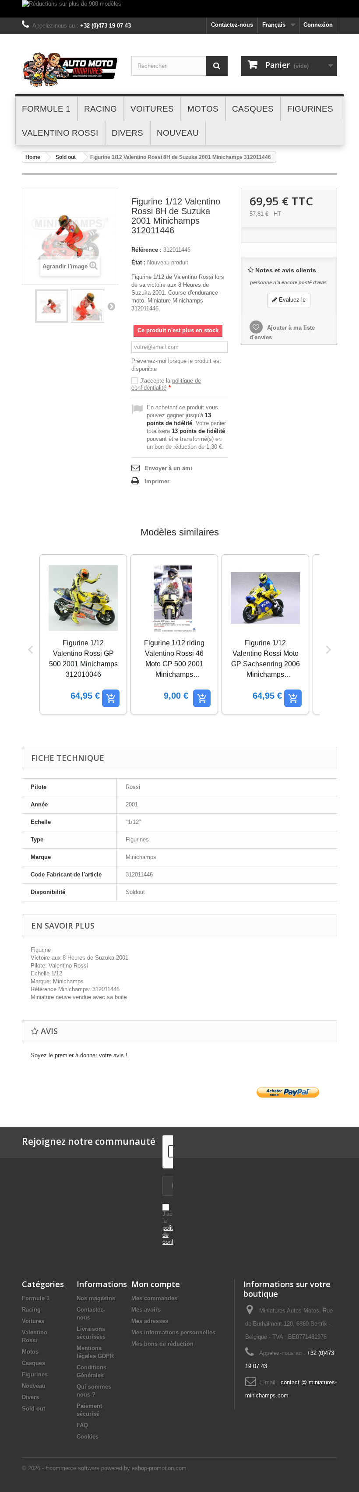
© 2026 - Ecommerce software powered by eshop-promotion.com (104, 1468)
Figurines (35, 1374)
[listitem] (83, 634)
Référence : (146, 249)
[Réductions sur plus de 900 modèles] (179, 9)
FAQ (82, 1425)
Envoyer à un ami (168, 468)
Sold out (66, 157)
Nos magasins (96, 1298)
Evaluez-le (291, 299)
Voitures (33, 1321)
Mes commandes (154, 1298)
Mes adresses (149, 1321)
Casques (33, 1363)
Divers (30, 1397)
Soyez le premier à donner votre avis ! (79, 1055)
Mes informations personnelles (173, 1332)
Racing (31, 1309)
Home (32, 157)
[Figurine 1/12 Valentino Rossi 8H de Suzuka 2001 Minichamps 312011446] (51, 306)
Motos (30, 1351)
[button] (30, 649)
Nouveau (34, 1386)
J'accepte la (166, 384)
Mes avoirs (146, 1309)
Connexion (318, 24)
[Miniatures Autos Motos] (70, 70)
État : (138, 262)
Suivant (111, 306)
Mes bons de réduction (162, 1344)
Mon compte (155, 1284)
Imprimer (156, 481)
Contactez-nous (232, 24)
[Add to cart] (111, 698)
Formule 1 (35, 1298)
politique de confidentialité (166, 384)
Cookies (88, 1436)
